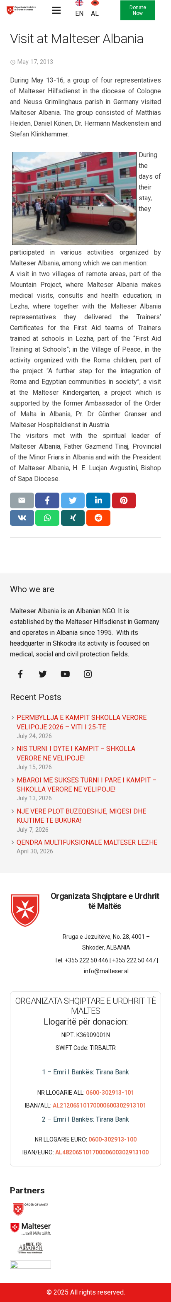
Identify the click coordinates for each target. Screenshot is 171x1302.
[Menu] (56, 10)
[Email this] (22, 500)
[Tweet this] (73, 500)
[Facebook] (20, 674)
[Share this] (47, 500)
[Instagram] (87, 674)
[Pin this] (124, 500)
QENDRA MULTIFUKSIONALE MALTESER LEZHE (87, 842)
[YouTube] (65, 674)
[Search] (107, 10)
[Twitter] (42, 674)
